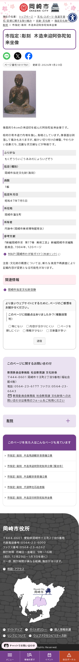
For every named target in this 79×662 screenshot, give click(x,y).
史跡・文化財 (43, 21)
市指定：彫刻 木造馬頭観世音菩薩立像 (30, 455)
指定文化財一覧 (64, 21)
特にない (17, 326)
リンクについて (16, 635)
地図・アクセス (15, 569)
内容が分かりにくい (42, 326)
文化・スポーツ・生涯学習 (51, 17)
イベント (49, 660)
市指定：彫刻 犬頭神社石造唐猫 (26, 487)
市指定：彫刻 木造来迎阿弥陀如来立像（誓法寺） (35, 466)
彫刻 (5, 25)
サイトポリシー (38, 629)
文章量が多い (58, 330)
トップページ (26, 17)
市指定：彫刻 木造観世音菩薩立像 (27, 476)
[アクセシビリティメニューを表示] (72, 17)
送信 (39, 341)
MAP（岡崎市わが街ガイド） (32, 254)
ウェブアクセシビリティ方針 (50, 635)
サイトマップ (14, 629)
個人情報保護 (62, 629)
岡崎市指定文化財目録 (22, 289)
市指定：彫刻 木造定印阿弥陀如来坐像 (30, 497)
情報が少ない (34, 330)
